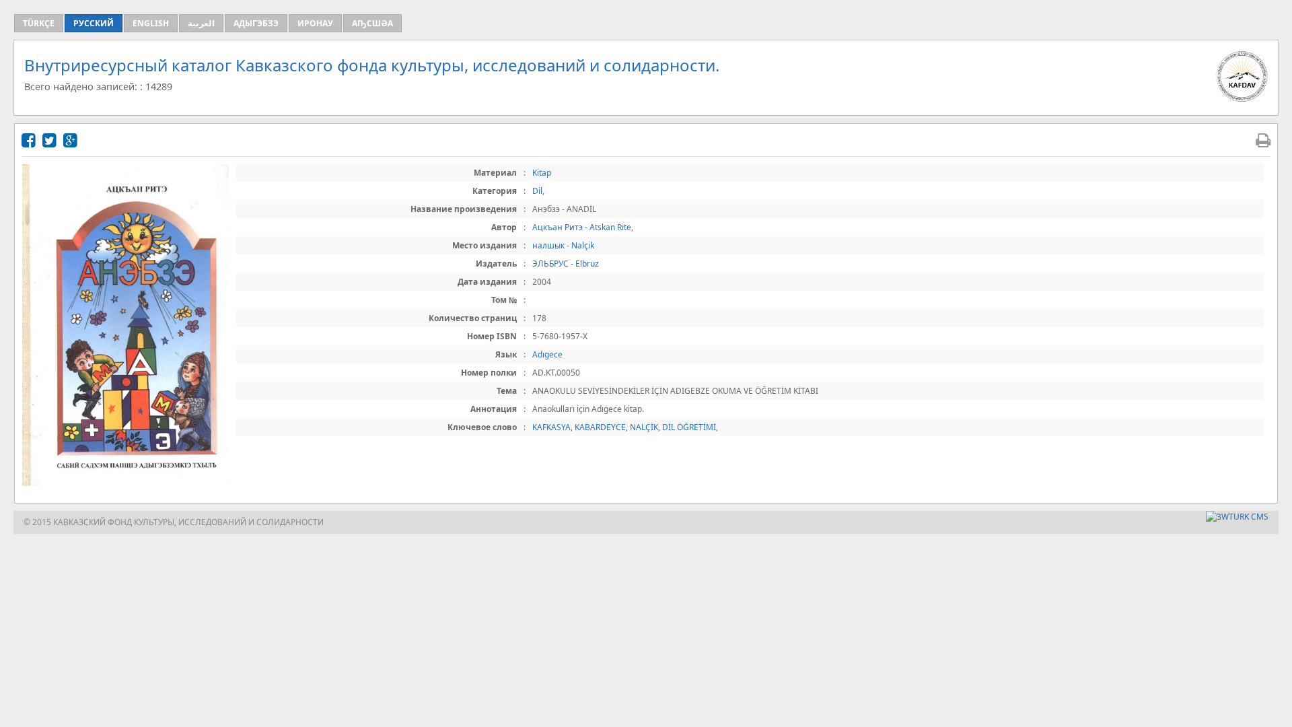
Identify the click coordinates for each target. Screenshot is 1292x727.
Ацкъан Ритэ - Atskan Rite (581, 227)
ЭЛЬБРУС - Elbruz (565, 263)
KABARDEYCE (600, 427)
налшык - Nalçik (563, 245)
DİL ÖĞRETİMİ (689, 427)
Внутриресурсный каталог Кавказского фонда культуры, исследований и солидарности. (371, 65)
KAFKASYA (551, 427)
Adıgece (547, 354)
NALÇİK (644, 427)
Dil (537, 191)
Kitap (541, 172)
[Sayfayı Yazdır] (1263, 140)
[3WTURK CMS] (1237, 516)
